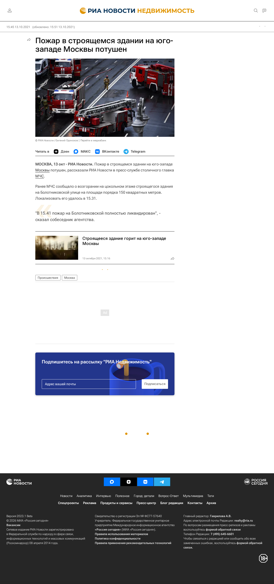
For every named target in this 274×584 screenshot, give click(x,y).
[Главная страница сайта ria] (105, 10)
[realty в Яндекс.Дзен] (129, 482)
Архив (211, 503)
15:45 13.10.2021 (18, 27)
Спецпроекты (68, 503)
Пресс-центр (146, 503)
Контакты (195, 503)
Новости (66, 496)
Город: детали (144, 496)
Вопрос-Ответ (168, 496)
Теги (210, 496)
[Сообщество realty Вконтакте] (145, 482)
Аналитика (84, 496)
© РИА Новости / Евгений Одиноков (56, 140)
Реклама (89, 503)
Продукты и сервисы (116, 503)
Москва (69, 277)
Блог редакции (171, 503)
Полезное (122, 496)
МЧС (39, 176)
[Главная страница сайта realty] (137, 10)
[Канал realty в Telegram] (162, 482)
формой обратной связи (223, 529)
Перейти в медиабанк (93, 140)
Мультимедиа (193, 496)
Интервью (103, 496)
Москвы (42, 170)
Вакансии (13, 525)
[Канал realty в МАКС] (112, 482)
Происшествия (48, 277)
